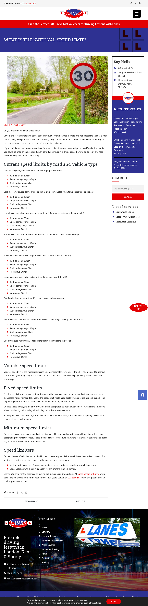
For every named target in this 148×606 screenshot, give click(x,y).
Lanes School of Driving (88, 474)
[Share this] (17, 493)
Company (46, 531)
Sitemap (45, 562)
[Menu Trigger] (137, 14)
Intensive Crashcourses (128, 216)
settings (97, 603)
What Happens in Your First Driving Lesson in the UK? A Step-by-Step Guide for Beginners (127, 145)
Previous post (31, 501)
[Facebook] (142, 395)
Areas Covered (48, 545)
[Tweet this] (21, 493)
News (44, 553)
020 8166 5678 (29, 3)
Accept (113, 601)
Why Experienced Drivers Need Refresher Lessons (125, 163)
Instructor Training (126, 221)
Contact (45, 558)
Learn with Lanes (125, 212)
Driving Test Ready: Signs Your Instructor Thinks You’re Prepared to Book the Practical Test (128, 123)
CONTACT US (138, 307)
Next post (80, 501)
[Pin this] (26, 493)
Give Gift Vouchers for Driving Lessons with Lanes (88, 24)
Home (44, 527)
